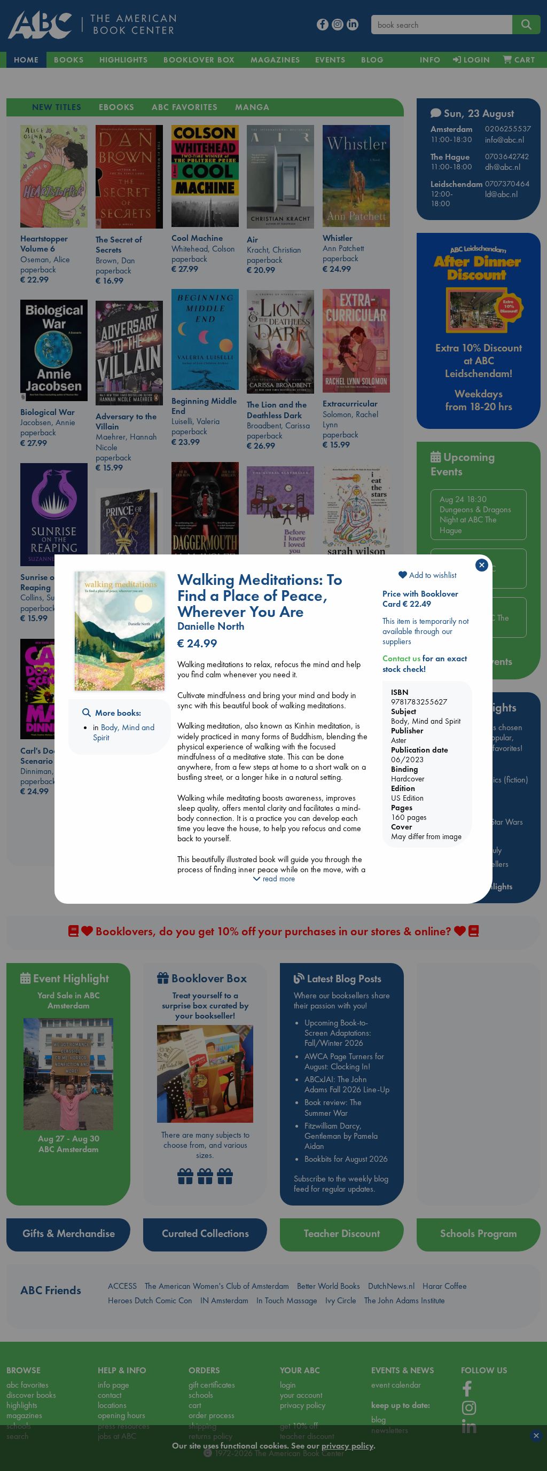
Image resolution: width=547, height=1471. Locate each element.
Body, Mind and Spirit (123, 732)
